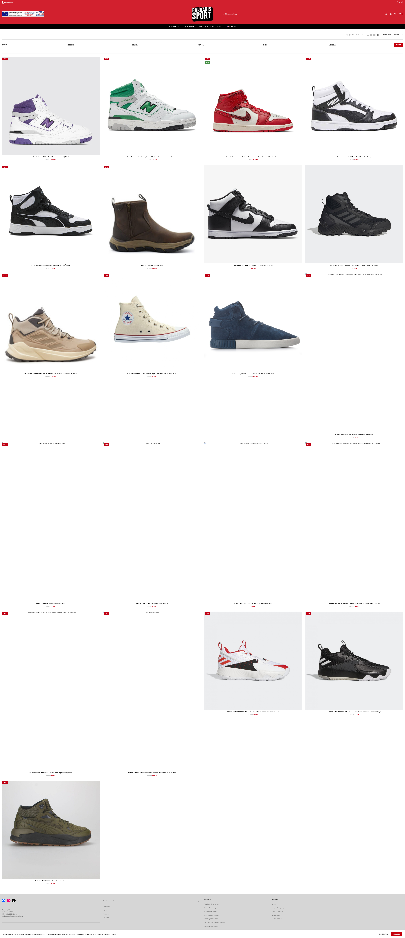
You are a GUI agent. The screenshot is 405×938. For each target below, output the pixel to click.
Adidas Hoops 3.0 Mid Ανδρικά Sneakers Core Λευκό (253, 603)
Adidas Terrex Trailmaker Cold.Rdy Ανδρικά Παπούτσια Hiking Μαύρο (354, 603)
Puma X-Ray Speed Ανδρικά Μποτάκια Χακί (50, 881)
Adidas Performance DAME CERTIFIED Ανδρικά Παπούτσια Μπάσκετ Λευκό (253, 712)
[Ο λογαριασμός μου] (391, 14)
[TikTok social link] (402, 2)
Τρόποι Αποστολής (210, 911)
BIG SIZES (220, 26)
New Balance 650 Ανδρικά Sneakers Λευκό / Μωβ (51, 157)
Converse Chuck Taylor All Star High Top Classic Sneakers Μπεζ (151, 373)
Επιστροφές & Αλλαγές (211, 915)
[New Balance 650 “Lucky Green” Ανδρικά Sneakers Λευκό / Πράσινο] (152, 106)
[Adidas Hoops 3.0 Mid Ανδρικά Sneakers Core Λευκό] (253, 521)
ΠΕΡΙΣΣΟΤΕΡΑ (384, 934)
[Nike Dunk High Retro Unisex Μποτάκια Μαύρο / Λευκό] (253, 214)
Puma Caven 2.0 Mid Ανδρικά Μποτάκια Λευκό (152, 603)
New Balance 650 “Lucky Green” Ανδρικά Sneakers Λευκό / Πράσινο (152, 157)
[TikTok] (14, 900)
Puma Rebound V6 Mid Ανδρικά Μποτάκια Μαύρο (354, 157)
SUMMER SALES (175, 26)
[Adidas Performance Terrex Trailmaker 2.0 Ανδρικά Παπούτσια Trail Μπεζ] (51, 322)
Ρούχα (199, 26)
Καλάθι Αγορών (277, 919)
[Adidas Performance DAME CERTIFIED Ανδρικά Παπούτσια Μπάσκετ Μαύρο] (354, 661)
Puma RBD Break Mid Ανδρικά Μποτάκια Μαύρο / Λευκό (50, 265)
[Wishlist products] (395, 14)
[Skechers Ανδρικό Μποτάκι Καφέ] (152, 214)
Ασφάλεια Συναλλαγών (211, 904)
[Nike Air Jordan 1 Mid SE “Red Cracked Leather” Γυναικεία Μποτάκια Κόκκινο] (253, 106)
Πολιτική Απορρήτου (211, 919)
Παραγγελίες (276, 915)
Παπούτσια (189, 26)
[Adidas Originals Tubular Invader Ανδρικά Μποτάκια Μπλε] (253, 322)
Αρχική (274, 904)
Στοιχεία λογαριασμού (279, 908)
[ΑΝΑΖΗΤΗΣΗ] (386, 14)
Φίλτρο (398, 45)
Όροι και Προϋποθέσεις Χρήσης (214, 922)
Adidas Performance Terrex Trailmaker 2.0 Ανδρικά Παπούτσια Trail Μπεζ (51, 373)
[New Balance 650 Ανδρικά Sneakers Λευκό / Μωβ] (51, 106)
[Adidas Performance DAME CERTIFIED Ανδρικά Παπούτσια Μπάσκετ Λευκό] (253, 661)
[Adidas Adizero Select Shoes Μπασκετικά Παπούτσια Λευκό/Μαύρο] (152, 691)
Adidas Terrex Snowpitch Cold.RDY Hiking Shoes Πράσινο (50, 773)
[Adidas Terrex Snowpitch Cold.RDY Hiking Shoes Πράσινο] (51, 691)
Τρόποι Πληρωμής (210, 908)
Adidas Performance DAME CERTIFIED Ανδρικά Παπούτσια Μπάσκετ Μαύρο (354, 712)
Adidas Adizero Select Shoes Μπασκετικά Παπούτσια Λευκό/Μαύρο (152, 773)
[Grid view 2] (371, 34)
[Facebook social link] (397, 2)
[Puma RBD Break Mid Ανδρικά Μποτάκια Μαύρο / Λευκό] (51, 214)
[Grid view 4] (378, 34)
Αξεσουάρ (209, 26)
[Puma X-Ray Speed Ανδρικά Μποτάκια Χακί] (51, 830)
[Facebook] (3, 900)
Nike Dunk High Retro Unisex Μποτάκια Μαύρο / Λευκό (253, 265)
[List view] (368, 34)
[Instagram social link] (399, 2)
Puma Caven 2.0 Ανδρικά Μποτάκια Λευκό (50, 603)
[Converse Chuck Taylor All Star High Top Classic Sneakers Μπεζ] (152, 322)
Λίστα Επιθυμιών (277, 911)
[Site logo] (202, 14)
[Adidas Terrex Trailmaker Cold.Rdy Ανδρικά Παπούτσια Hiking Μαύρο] (354, 521)
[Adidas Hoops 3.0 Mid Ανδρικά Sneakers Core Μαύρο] (354, 352)
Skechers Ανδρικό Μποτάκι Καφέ (152, 265)
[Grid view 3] (374, 34)
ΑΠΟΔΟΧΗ (396, 934)
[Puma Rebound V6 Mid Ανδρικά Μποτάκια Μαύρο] (354, 106)
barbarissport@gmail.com (14, 916)
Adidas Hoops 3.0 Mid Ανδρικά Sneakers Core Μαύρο (354, 434)
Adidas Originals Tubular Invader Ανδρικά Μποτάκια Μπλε (253, 373)
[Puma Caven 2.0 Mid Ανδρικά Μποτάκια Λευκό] (152, 521)
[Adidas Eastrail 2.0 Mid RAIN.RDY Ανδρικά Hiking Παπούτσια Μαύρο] (354, 214)
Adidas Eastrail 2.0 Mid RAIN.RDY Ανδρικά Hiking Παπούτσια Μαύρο (354, 265)
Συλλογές (106, 917)
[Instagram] (8, 900)
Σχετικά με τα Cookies (211, 926)
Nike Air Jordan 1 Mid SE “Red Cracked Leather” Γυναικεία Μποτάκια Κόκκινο (253, 157)
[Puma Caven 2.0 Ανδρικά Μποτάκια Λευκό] (51, 521)
